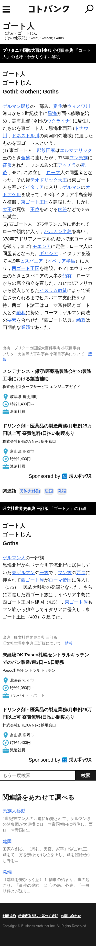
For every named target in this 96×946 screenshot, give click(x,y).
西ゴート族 (32, 580)
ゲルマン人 (14, 557)
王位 (34, 209)
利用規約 (9, 916)
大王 (7, 209)
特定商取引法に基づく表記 (38, 916)
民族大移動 (29, 491)
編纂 (81, 320)
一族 (44, 572)
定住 (57, 106)
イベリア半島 (61, 261)
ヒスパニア (31, 261)
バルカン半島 (58, 231)
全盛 (25, 157)
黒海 (52, 113)
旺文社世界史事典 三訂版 (26, 508)
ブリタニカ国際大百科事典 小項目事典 (38, 50)
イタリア (35, 187)
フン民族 (78, 157)
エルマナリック (76, 150)
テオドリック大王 (48, 180)
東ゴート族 (76, 602)
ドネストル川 (25, 135)
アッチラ (67, 165)
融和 (21, 312)
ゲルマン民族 (16, 106)
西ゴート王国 (25, 268)
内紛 (62, 209)
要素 (11, 320)
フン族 (65, 572)
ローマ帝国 (60, 580)
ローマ (53, 172)
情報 (69, 643)
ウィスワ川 (78, 106)
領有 (67, 275)
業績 (25, 327)
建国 (49, 491)
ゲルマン (71, 187)
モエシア (42, 246)
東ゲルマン (23, 572)
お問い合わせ (71, 916)
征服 (7, 165)
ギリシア (48, 253)
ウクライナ (58, 120)
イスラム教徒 (53, 290)
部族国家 (46, 150)
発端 (62, 491)
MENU (6, 9)
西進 (81, 572)
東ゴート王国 (35, 202)
